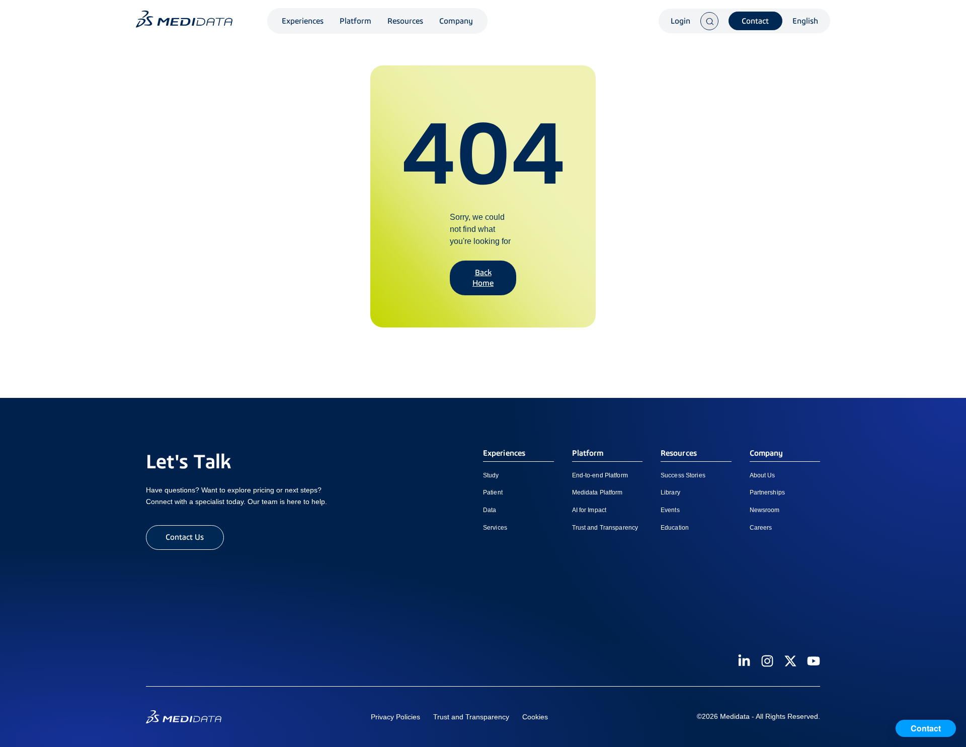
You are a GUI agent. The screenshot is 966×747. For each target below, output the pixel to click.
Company (456, 21)
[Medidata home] (184, 19)
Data (489, 510)
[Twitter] (790, 661)
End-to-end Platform (600, 475)
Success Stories (683, 475)
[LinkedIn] (744, 661)
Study (491, 475)
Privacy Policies (395, 717)
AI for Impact (589, 510)
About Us (762, 475)
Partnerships (767, 492)
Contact (755, 21)
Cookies (535, 717)
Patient (493, 492)
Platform (355, 21)
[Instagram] (767, 661)
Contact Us (185, 537)
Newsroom (765, 510)
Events (670, 510)
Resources (405, 21)
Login (680, 21)
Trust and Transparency (605, 527)
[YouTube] (813, 661)
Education (675, 527)
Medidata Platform (597, 492)
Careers (761, 527)
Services (495, 527)
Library (670, 492)
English (805, 21)
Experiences (303, 21)
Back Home (483, 278)
